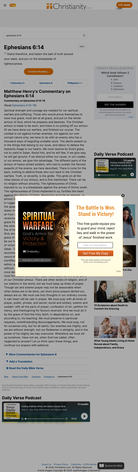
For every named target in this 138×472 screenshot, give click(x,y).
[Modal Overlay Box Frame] (69, 236)
